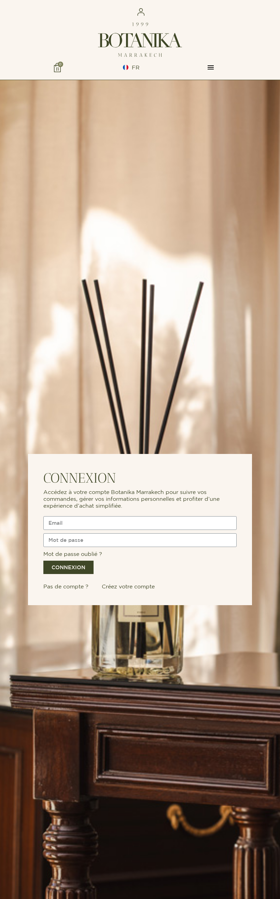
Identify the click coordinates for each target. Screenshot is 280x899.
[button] (68, 12)
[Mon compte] (141, 12)
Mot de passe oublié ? (72, 554)
